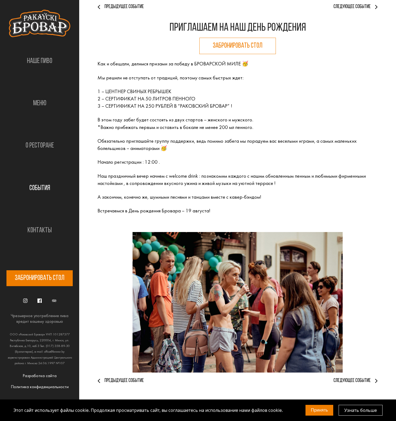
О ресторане (40, 145)
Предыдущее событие (124, 6)
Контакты (39, 230)
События (39, 188)
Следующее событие (352, 6)
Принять (319, 410)
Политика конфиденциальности (40, 387)
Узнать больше (360, 410)
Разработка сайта (40, 376)
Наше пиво (39, 61)
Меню (39, 103)
